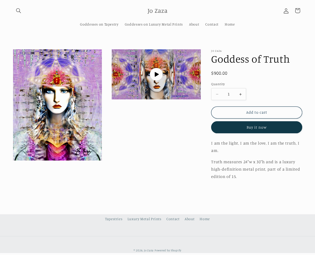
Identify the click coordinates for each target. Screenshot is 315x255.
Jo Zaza (149, 250)
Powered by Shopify (168, 250)
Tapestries (113, 219)
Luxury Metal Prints (144, 219)
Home (205, 219)
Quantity (218, 84)
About (190, 219)
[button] (18, 10)
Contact (172, 219)
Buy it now (257, 127)
